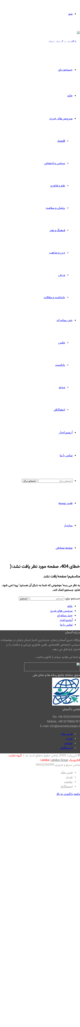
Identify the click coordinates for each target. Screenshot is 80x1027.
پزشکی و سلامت (55, 208)
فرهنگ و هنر (57, 230)
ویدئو (62, 387)
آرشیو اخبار (66, 432)
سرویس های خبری (61, 118)
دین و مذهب (57, 253)
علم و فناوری (57, 185)
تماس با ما (66, 455)
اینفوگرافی (59, 410)
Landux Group (59, 760)
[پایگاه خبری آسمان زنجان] (64, 42)
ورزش (61, 275)
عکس (61, 342)
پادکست (60, 365)
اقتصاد (61, 141)
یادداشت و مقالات (54, 297)
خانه (70, 95)
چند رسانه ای (64, 320)
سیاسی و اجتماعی (54, 163)
